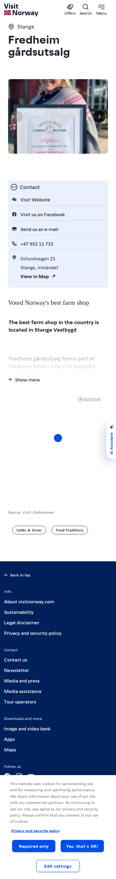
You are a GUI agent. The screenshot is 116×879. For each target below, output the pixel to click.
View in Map (35, 276)
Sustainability (18, 612)
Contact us (15, 659)
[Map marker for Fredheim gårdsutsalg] (58, 438)
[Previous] (17, 116)
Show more (27, 379)
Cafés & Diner (29, 529)
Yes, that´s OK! (82, 846)
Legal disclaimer (21, 622)
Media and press (22, 680)
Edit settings (57, 866)
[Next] (99, 116)
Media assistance (23, 691)
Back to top (20, 574)
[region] (58, 443)
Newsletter (16, 670)
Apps (9, 739)
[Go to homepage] (21, 9)
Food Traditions (70, 529)
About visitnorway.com (29, 601)
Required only (34, 846)
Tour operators (20, 701)
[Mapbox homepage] (89, 399)
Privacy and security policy (33, 633)
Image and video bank (27, 728)
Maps (10, 749)
